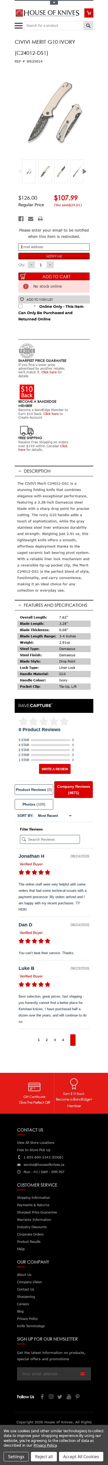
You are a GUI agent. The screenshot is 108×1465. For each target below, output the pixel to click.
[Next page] (72, 1040)
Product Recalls (28, 1242)
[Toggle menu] (19, 24)
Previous (21, 171)
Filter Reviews (31, 829)
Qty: (21, 265)
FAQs (21, 1249)
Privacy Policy (45, 1445)
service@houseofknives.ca (44, 1165)
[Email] (30, 218)
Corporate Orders (30, 1234)
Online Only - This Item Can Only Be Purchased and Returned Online (51, 312)
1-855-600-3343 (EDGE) (43, 1157)
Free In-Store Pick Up (33, 1150)
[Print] (40, 218)
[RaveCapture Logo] (35, 706)
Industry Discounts (32, 1227)
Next (86, 171)
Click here (49, 372)
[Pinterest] (78, 1397)
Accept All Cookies (81, 1456)
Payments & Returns (33, 1205)
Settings (16, 1456)
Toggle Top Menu (54, 3)
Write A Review (55, 769)
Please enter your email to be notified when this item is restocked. (54, 233)
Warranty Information (34, 1220)
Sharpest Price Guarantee (37, 1212)
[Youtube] (69, 1397)
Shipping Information (33, 1198)
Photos (34, 804)
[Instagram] (51, 1397)
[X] (60, 1397)
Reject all (44, 1456)
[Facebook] (21, 218)
